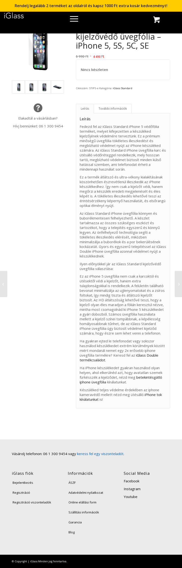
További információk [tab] (113, 109)
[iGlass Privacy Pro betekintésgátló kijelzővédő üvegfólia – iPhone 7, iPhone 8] (178, 284)
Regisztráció (21, 492)
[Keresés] (70, 20)
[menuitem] (70, 20)
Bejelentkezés (23, 482)
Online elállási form (82, 502)
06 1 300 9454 (51, 126)
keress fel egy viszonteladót (100, 453)
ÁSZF (72, 482)
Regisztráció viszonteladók (32, 502)
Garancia (75, 522)
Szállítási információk (83, 512)
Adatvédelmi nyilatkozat (85, 492)
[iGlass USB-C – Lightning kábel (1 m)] (3, 284)
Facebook (131, 481)
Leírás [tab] (85, 109)
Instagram (132, 488)
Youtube (130, 496)
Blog (71, 532)
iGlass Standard (122, 88)
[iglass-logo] (14, 17)
